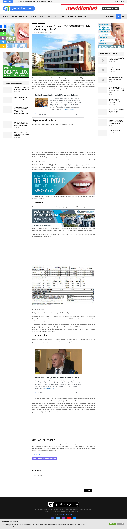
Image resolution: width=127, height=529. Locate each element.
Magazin (51, 16)
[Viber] (3, 38)
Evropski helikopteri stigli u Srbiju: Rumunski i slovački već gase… (35, 1)
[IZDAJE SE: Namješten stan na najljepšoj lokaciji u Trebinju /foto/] (102, 112)
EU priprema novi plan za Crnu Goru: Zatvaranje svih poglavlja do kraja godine (21, 123)
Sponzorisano (82, 16)
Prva (6, 16)
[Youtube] (111, 16)
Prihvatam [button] (112, 523)
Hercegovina (23, 16)
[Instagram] (109, 16)
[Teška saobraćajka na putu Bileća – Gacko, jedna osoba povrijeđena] (7, 135)
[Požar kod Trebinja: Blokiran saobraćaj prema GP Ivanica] (7, 90)
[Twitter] (107, 16)
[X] (3, 30)
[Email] (113, 16)
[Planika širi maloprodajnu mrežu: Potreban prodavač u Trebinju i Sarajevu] (102, 122)
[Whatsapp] (3, 34)
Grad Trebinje (40, 32)
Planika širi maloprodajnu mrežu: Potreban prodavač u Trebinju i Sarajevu (116, 121)
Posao (70, 16)
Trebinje (14, 16)
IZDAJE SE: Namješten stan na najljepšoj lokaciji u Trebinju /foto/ (116, 111)
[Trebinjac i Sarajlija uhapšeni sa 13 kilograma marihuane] (102, 102)
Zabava (61, 16)
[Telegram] (3, 42)
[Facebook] (105, 16)
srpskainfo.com (36, 454)
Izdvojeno (35, 23)
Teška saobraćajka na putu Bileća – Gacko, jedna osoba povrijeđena (21, 134)
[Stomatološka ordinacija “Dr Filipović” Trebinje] (102, 60)
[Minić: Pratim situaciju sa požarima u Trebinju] (7, 100)
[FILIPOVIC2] (63, 194)
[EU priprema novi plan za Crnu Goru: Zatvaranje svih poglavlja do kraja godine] (7, 124)
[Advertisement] (63, 139)
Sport (42, 16)
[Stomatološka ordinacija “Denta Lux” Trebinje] (102, 70)
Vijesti (33, 16)
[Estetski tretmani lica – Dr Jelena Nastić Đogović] (102, 80)
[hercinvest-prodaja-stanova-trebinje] (63, 226)
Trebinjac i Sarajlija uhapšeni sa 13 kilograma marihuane (116, 101)
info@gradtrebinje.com (65, 514)
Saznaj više (120, 523)
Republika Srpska (41, 23)
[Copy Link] (3, 46)
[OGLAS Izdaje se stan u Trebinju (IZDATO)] (102, 133)
